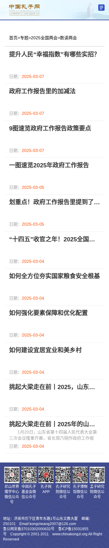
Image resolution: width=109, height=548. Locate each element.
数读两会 (68, 37)
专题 (24, 37)
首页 (13, 37)
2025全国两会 (44, 37)
